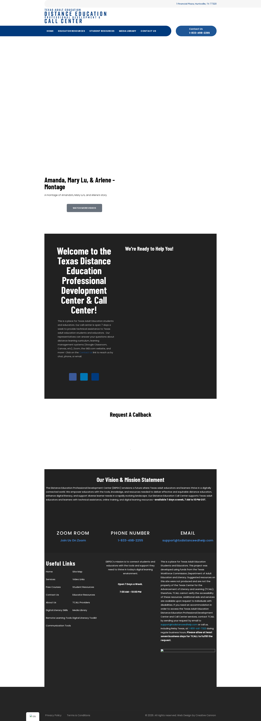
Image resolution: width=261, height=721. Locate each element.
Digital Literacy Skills (57, 610)
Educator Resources (71, 30)
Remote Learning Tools (59, 617)
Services (50, 579)
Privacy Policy (53, 715)
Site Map (77, 571)
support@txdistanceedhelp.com (187, 540)
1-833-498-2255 (199, 33)
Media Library (127, 30)
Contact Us (148, 30)
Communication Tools (58, 625)
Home (50, 30)
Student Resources (101, 30)
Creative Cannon (206, 715)
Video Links (78, 579)
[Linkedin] (84, 377)
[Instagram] (95, 377)
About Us (51, 602)
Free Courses (53, 587)
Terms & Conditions (78, 715)
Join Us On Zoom (73, 540)
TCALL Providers (81, 602)
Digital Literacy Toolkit (84, 617)
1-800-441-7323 (197, 628)
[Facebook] (73, 377)
